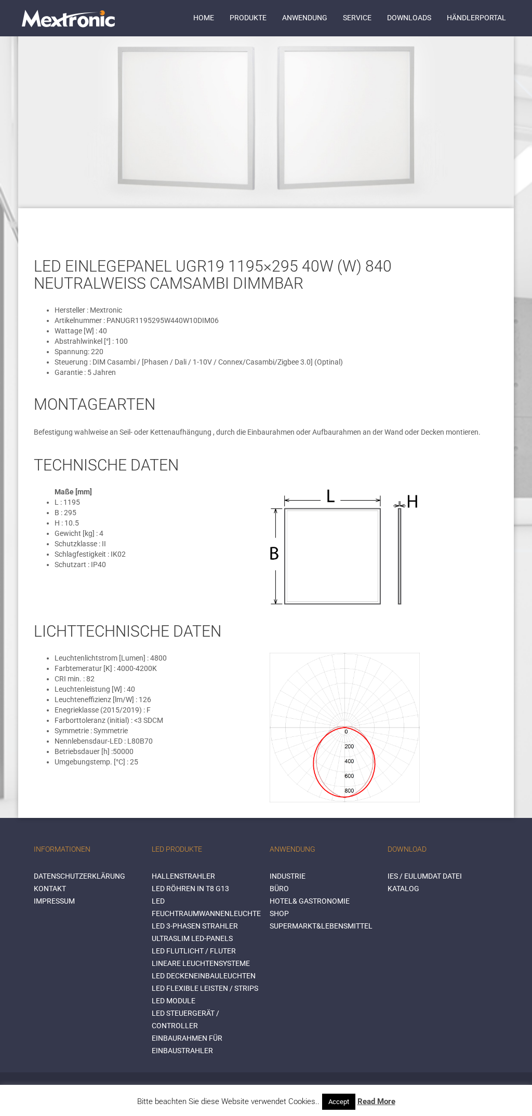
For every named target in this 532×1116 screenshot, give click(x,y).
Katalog (403, 888)
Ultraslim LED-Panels (192, 938)
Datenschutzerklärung (79, 876)
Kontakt (50, 888)
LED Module (173, 1001)
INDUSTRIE (287, 876)
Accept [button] (338, 1102)
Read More (376, 1101)
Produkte (248, 18)
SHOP (279, 913)
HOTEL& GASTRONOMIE (310, 901)
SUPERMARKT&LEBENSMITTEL (321, 926)
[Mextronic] (68, 18)
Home (203, 18)
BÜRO (279, 888)
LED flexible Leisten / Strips (205, 988)
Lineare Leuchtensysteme (201, 963)
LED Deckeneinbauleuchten (204, 976)
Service (357, 18)
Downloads (409, 18)
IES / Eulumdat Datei (425, 876)
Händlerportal (476, 18)
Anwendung (304, 18)
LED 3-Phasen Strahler (195, 926)
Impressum (54, 901)
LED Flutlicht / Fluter (194, 951)
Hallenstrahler (183, 876)
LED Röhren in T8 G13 (190, 888)
